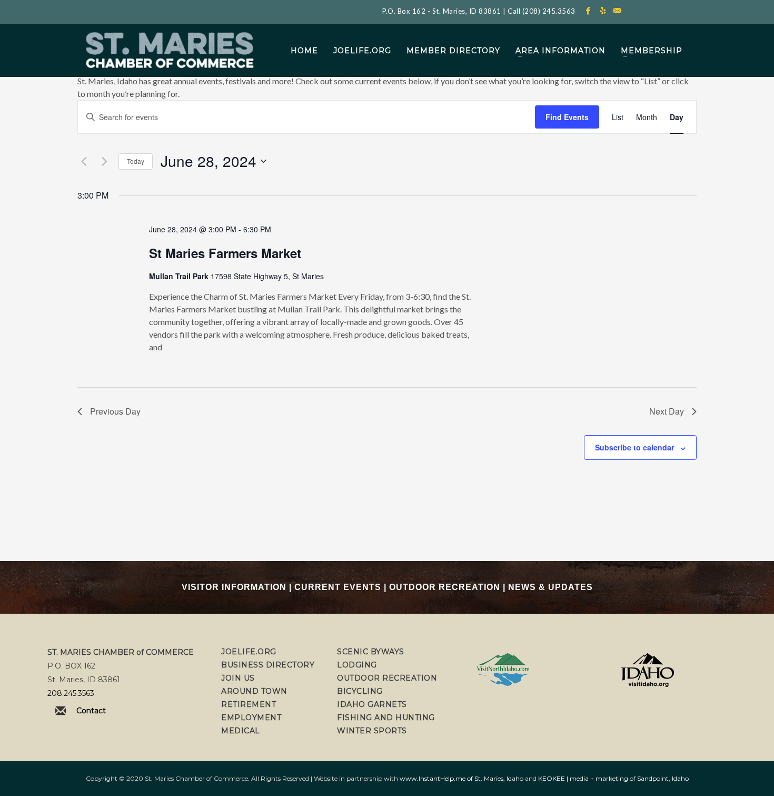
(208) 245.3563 (548, 11)
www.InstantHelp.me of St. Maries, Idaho (461, 778)
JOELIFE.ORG (248, 651)
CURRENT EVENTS (337, 587)
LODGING (357, 665)
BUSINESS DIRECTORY (267, 665)
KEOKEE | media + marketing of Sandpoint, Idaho (613, 778)
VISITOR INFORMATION (234, 587)
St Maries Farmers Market (225, 253)
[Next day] (104, 161)
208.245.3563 (70, 693)
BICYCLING (360, 691)
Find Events (567, 117)
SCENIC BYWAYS (370, 651)
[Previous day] (83, 161)
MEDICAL (240, 730)
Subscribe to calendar (634, 447)
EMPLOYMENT (251, 717)
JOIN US (238, 678)
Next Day (666, 411)
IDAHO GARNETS (372, 704)
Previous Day (115, 411)
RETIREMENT (248, 704)
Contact (91, 710)
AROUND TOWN (254, 691)
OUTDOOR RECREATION (444, 587)
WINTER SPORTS (372, 730)
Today (135, 160)
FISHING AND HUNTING (386, 717)
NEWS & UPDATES (550, 587)
